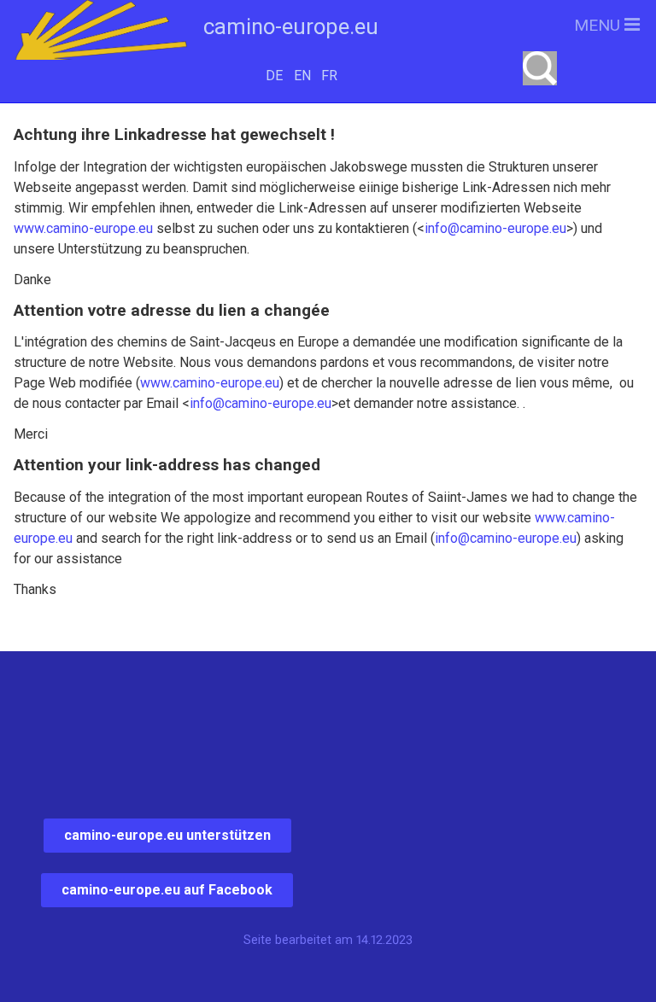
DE (274, 75)
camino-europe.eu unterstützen (167, 835)
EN (302, 75)
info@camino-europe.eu (495, 228)
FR (329, 75)
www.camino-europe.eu (83, 228)
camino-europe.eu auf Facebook (167, 890)
